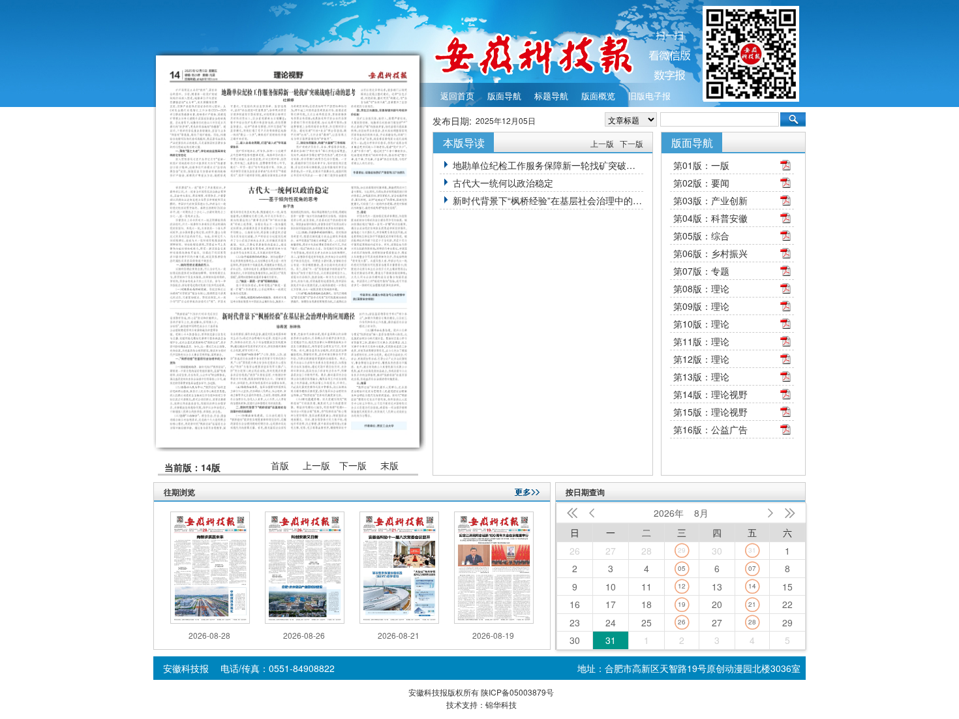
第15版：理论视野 (710, 411)
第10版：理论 (701, 323)
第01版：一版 (701, 165)
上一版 (316, 465)
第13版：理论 (701, 376)
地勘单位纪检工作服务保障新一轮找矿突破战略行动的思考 (548, 165)
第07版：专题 (701, 270)
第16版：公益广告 (710, 429)
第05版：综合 (701, 235)
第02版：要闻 (701, 182)
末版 (389, 465)
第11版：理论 (701, 341)
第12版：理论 (701, 358)
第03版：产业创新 (710, 200)
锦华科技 (501, 704)
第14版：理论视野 (710, 394)
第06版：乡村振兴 (710, 253)
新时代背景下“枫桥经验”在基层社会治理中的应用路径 (548, 200)
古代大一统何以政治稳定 (503, 182)
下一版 (353, 465)
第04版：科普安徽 (710, 217)
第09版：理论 (701, 306)
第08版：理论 (701, 288)
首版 (280, 465)
